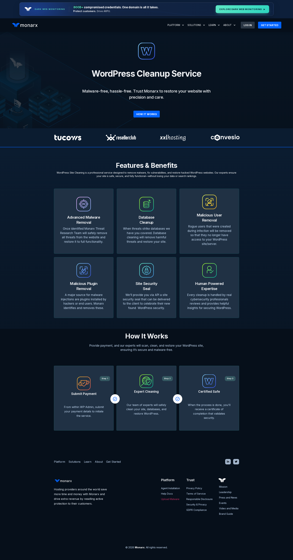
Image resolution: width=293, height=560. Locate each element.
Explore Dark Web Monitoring (242, 9)
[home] (26, 25)
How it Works (146, 114)
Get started (269, 25)
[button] (176, 25)
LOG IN (248, 25)
